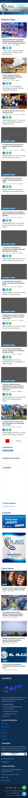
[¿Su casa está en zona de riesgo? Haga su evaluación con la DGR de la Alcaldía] (14, 202)
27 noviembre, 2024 (7, 114)
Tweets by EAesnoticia (8, 506)
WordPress (19, 795)
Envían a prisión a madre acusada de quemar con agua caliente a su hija (14, 589)
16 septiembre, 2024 (7, 150)
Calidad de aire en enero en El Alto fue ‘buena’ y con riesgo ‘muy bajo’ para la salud (13, 316)
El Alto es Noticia (18, 791)
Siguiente (18, 441)
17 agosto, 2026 (6, 669)
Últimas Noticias (8, 569)
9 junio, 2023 (5, 427)
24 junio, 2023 (5, 354)
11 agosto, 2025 (6, 45)
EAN (13, 45)
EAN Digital (16, 114)
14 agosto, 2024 (6, 183)
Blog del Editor (5, 727)
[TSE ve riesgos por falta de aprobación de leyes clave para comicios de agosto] (14, 65)
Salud (9, 418)
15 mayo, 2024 (6, 253)
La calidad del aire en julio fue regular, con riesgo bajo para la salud (12, 180)
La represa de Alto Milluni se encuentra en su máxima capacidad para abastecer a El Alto (13, 249)
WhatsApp (4, 733)
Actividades (6, 107)
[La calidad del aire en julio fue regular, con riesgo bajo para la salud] (14, 168)
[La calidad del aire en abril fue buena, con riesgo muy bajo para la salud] (14, 271)
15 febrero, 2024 (6, 320)
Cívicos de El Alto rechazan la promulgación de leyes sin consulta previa (13, 666)
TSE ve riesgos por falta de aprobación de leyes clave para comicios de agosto (12, 76)
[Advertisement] (14, 484)
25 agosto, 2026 (6, 591)
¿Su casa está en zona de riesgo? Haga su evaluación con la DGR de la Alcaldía (14, 213)
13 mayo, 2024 (6, 286)
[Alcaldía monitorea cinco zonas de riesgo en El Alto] (14, 101)
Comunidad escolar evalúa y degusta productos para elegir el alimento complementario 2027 (12, 614)
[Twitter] (7, 48)
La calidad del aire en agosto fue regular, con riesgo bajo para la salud (12, 146)
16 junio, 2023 (5, 391)
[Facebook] (3, 48)
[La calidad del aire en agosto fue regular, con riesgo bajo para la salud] (14, 135)
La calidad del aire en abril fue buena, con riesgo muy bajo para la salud (13, 283)
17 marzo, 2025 (6, 80)
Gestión (12, 107)
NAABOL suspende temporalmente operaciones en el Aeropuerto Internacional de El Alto (13, 640)
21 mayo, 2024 (6, 217)
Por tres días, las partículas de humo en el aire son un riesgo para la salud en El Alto (13, 350)
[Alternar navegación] (3, 13)
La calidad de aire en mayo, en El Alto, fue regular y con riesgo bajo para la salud (13, 423)
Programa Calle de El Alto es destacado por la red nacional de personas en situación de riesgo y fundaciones (13, 387)
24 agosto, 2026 (6, 643)
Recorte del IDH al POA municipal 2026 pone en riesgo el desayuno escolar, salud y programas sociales (13, 41)
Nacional (5, 71)
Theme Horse (16, 793)
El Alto (5, 36)
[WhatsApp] (10, 48)
